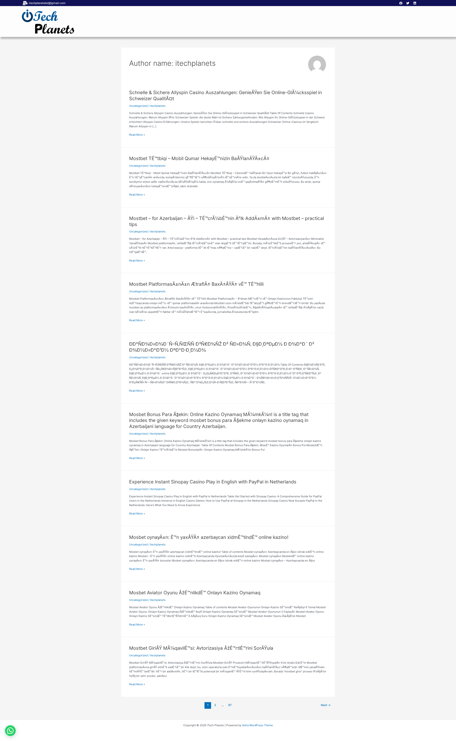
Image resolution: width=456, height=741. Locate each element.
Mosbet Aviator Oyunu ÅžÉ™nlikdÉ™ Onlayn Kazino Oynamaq (194, 592)
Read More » (137, 135)
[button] (10, 730)
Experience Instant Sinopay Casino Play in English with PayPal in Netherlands (212, 481)
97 (230, 705)
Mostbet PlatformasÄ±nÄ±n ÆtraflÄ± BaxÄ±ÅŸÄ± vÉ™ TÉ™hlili (196, 284)
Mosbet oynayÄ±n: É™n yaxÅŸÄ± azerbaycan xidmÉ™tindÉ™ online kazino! (208, 537)
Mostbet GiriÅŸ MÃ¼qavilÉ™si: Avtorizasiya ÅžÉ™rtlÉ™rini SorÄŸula (201, 648)
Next (326, 705)
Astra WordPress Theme (257, 725)
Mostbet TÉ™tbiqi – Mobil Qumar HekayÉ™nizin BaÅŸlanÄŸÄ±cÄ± (199, 158)
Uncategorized (138, 105)
